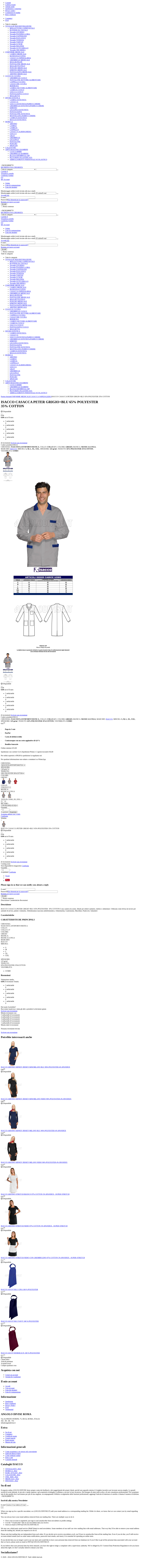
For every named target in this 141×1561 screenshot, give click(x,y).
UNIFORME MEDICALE (20, 396)
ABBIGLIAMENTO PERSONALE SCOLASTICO (28, 159)
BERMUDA (14, 86)
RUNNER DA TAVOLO (19, 30)
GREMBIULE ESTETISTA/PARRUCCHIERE (27, 106)
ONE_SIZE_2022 (11, 1477)
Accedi (3, 195)
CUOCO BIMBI (16, 151)
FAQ (7, 20)
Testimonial (9, 1409)
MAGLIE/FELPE (16, 62)
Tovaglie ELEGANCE (18, 38)
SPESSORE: (5, 767)
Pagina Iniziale (6, 396)
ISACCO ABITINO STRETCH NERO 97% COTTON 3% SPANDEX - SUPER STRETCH (34, 1226)
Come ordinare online (12, 1456)
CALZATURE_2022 (12, 1475)
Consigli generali (11, 1459)
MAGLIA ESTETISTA (18, 120)
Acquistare (13, 812)
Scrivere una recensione (19, 443)
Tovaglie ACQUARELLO (19, 48)
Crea (7, 195)
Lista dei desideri (11, 187)
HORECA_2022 (11, 1471)
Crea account (9, 1388)
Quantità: (4, 807)
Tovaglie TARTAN (16, 42)
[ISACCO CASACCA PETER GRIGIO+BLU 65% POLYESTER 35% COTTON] (43, 566)
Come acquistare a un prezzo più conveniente (21, 1452)
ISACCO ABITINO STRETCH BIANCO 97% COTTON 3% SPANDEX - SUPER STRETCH (35, 1194)
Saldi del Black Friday (13, 1454)
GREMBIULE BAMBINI (19, 153)
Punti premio (9, 1440)
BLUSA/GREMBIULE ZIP (20, 155)
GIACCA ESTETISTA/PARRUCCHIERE (25, 104)
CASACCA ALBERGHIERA (20, 132)
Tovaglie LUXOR (16, 44)
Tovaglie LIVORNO (17, 32)
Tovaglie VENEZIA (17, 40)
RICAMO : (5, 803)
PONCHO (13, 144)
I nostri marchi (10, 1438)
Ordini (7, 183)
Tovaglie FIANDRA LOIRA (20, 34)
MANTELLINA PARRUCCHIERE (22, 116)
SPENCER (14, 146)
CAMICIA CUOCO (17, 90)
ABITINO (13, 124)
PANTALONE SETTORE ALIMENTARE (25, 80)
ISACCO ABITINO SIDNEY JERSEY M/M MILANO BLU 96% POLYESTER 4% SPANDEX (35, 1067)
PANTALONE (15, 142)
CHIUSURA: (6, 763)
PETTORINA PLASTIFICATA (21, 157)
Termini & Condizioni (13, 1377)
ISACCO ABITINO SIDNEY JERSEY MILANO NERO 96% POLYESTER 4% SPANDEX (34, 1162)
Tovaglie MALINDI (17, 46)
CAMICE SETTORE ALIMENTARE (23, 88)
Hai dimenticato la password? (18, 200)
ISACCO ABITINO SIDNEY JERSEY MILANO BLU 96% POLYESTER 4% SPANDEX (33, 1131)
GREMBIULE (15, 138)
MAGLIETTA (15, 96)
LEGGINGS (14, 140)
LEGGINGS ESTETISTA (19, 110)
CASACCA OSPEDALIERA (20, 58)
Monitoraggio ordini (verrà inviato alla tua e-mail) (18, 193)
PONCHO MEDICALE (18, 68)
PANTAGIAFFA (16, 112)
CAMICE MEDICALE (18, 54)
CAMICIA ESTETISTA (18, 118)
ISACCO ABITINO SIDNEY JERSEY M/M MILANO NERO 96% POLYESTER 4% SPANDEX (36, 1099)
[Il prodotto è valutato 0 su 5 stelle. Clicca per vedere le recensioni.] (2, 686)
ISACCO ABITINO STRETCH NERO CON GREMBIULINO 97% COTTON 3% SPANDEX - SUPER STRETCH (43, 1258)
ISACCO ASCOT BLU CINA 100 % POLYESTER (19, 1289)
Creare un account (11, 1375)
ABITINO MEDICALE (18, 74)
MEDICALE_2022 (12, 1479)
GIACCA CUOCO (16, 92)
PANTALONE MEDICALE (20, 64)
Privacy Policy (10, 1405)
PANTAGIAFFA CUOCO (19, 94)
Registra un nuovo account (10, 202)
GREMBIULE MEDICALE (20, 60)
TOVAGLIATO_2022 (13, 1469)
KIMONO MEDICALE (18, 70)
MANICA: (5, 789)
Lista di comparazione (13, 185)
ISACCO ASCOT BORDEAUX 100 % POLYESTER (20, 1353)
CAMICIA (13, 128)
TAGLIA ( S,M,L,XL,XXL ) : (11, 799)
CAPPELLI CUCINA (17, 82)
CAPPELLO (14, 130)
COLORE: (5, 775)
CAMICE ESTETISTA (18, 100)
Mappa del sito (10, 1442)
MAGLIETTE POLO (17, 66)
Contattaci (8, 18)
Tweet (7, 876)
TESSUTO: (5, 771)
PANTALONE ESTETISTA (20, 114)
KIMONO (13, 108)
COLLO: (4, 785)
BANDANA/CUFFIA (18, 56)
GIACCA (13, 134)
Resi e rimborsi (10, 1403)
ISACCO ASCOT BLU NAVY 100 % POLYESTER (20, 1321)
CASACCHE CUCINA (18, 84)
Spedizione (9, 1401)
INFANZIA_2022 (11, 1481)
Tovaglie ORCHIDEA (18, 50)
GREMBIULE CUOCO (18, 78)
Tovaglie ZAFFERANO (18, 36)
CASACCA (14, 102)
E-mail (3, 197)
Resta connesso (8, 206)
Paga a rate (9, 1458)
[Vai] (57, 193)
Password (4, 200)
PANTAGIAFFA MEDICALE (21, 72)
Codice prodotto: (7, 445)
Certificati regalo (11, 1436)
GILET (12, 136)
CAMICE (13, 126)
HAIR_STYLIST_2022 (13, 1473)
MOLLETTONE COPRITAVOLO (22, 28)
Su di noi (8, 1432)
